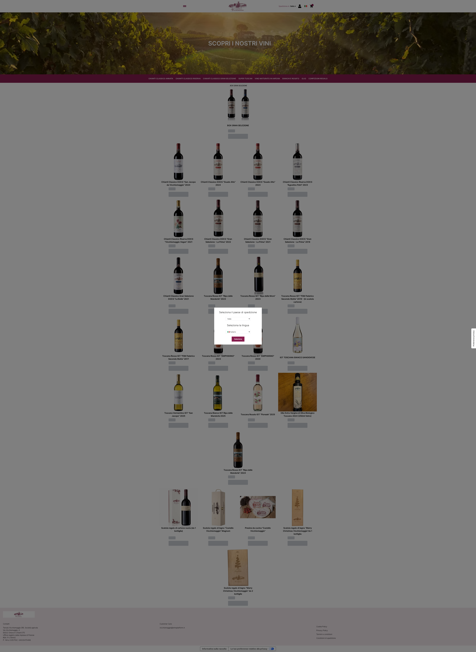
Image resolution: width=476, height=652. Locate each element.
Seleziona (238, 339)
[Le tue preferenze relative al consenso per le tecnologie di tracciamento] (473, 338)
